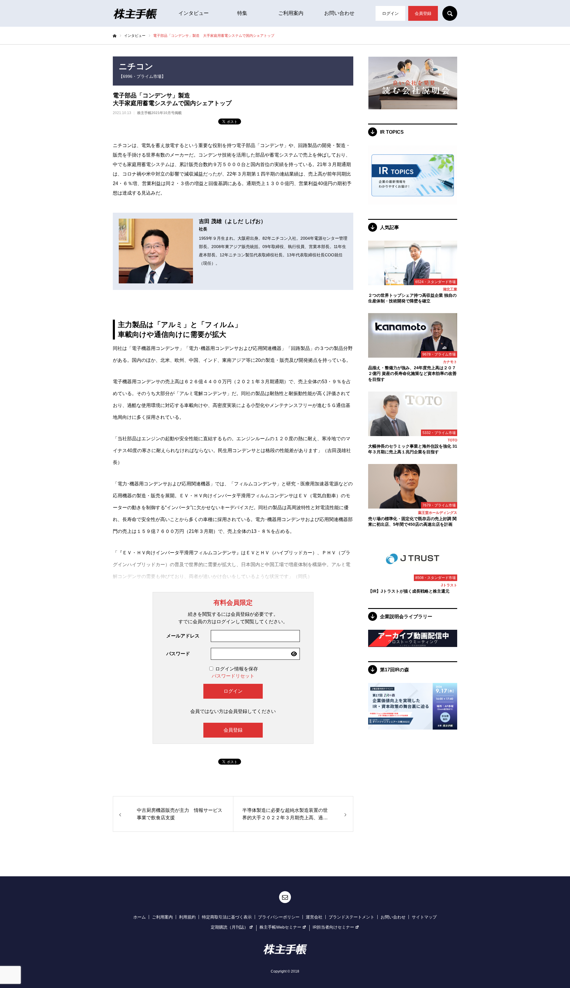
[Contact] (285, 897)
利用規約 (187, 917)
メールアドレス (183, 635)
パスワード (178, 653)
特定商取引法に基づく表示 (227, 917)
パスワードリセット (233, 675)
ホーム (139, 917)
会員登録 (423, 13)
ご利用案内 (290, 13)
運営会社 (314, 917)
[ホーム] (114, 36)
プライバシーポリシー (279, 917)
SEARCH (449, 13)
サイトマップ (424, 917)
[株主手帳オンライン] (135, 13)
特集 (242, 13)
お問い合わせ (339, 13)
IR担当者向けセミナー (333, 927)
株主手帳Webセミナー (280, 927)
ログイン (390, 13)
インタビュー (193, 13)
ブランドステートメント (351, 917)
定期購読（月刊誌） (229, 927)
